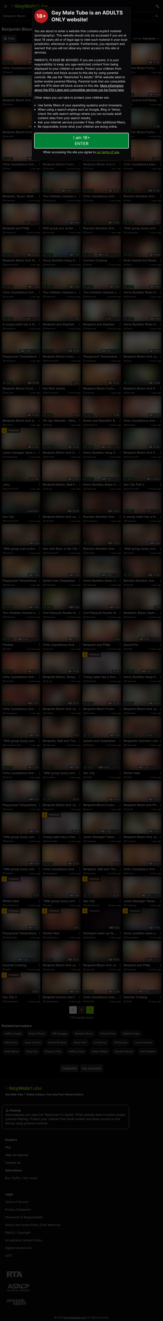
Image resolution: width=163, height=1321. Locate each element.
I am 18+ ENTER (81, 140)
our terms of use (108, 152)
